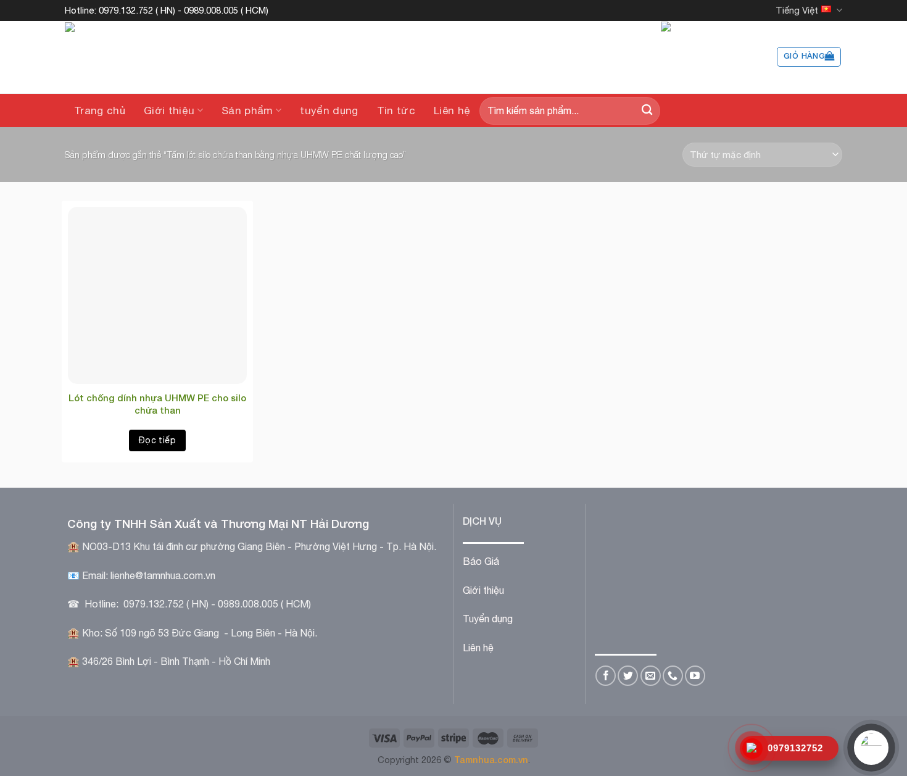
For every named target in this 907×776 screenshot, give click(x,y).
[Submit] (647, 110)
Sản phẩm (247, 110)
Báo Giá (481, 561)
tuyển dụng (329, 110)
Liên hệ (452, 110)
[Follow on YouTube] (695, 675)
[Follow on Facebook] (605, 675)
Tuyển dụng (488, 618)
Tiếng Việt (797, 10)
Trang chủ (99, 110)
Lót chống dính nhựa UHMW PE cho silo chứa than (157, 403)
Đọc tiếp (157, 440)
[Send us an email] (650, 675)
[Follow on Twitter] (628, 675)
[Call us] (673, 675)
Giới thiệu (169, 110)
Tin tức (396, 110)
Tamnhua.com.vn (491, 759)
